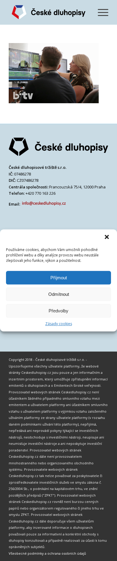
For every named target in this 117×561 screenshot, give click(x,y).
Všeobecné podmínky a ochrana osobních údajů (47, 553)
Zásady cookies (58, 323)
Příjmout (58, 277)
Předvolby (58, 310)
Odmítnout (58, 294)
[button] (107, 237)
